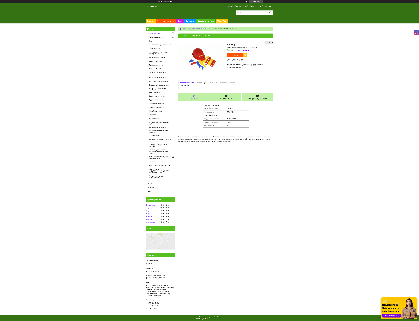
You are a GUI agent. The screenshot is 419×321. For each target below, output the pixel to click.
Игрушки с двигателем (157, 96)
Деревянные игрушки (156, 37)
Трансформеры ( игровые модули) (158, 145)
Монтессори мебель (156, 162)
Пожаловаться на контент (215, 319)
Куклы (151, 41)
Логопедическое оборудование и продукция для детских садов (159, 170)
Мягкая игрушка (154, 118)
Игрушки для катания (156, 100)
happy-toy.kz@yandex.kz (156, 275)
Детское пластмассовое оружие (157, 73)
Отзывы (151, 187)
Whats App (221, 21)
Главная (150, 21)
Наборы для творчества (157, 89)
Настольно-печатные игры (158, 81)
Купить (235, 55)
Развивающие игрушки (157, 107)
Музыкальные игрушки (157, 57)
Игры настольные (155, 92)
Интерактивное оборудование (160, 165)
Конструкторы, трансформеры (160, 45)
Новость (151, 192)
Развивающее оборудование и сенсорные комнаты (160, 157)
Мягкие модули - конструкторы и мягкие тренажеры (160, 140)
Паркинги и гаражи (155, 69)
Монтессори (153, 115)
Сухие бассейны (154, 136)
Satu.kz (219, 317)
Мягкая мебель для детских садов (159, 123)
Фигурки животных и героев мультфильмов (159, 53)
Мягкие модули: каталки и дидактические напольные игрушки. (158, 151)
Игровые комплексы (156, 65)
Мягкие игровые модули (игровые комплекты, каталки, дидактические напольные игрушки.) (159, 130)
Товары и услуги (164, 21)
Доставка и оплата (206, 21)
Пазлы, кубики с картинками (159, 85)
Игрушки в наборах (203, 29)
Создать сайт (161, 1)
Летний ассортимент (156, 111)
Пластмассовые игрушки (158, 77)
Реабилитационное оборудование (156, 176)
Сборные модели (155, 48)
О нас (180, 21)
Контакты (190, 21)
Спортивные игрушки (156, 103)
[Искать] (270, 12)
